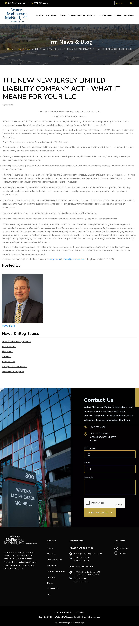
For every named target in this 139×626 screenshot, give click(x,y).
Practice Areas (51, 15)
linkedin (123, 553)
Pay (49, 594)
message (88, 477)
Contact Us (91, 15)
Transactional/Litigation (13, 371)
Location (51, 577)
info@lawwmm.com (16, 3)
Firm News (7, 351)
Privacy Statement (63, 612)
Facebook (123, 548)
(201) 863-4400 (41, 3)
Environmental (9, 346)
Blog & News (129, 15)
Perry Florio (54, 259)
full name (89, 448)
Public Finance (8, 361)
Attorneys (62, 15)
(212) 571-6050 (81, 581)
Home (10, 49)
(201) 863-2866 (82, 561)
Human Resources (105, 15)
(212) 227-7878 (81, 578)
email (87, 462)
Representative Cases (77, 15)
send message (98, 512)
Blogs (50, 583)
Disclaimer (79, 612)
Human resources (56, 571)
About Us (40, 15)
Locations (117, 15)
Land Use (6, 356)
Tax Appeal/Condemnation (14, 366)
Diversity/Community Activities (16, 341)
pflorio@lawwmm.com (73, 259)
